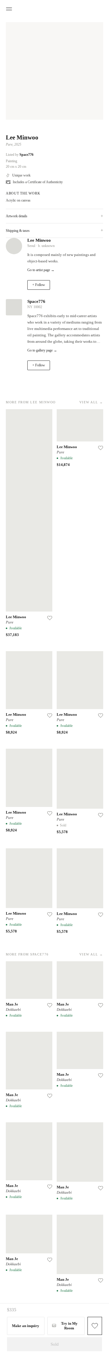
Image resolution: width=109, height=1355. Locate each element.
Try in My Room (69, 1325)
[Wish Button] (94, 1326)
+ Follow (38, 285)
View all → (91, 402)
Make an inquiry (25, 1326)
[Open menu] (9, 9)
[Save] (49, 618)
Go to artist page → (40, 270)
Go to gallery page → (42, 350)
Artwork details (54, 215)
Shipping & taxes (54, 230)
